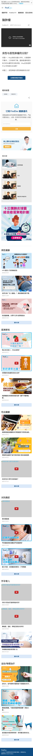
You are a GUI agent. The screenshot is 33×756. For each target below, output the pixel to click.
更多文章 (16, 322)
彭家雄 (5, 94)
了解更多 (20, 3)
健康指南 (21, 12)
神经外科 (13, 94)
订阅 (16, 129)
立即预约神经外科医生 (16, 78)
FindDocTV (12, 12)
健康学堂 (4, 12)
